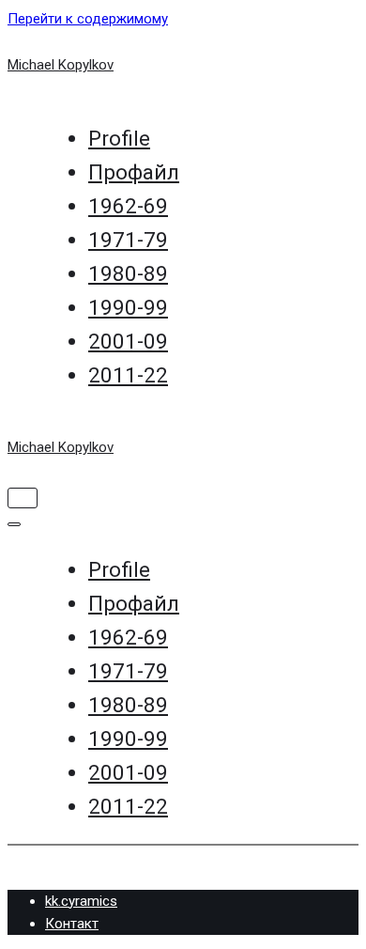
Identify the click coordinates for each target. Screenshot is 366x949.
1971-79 (128, 239)
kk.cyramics (81, 901)
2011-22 (128, 375)
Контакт (72, 923)
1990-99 (128, 307)
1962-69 (128, 206)
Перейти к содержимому (88, 18)
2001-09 (128, 341)
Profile (119, 138)
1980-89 (128, 273)
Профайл (133, 172)
